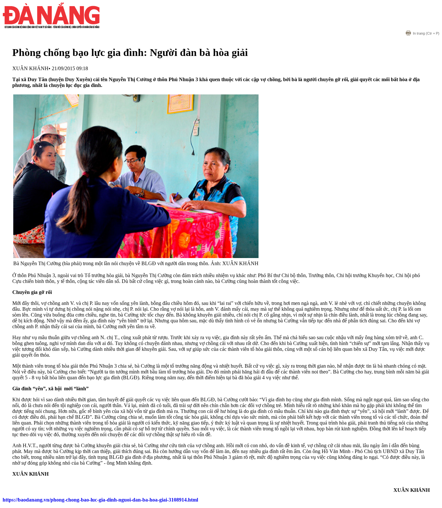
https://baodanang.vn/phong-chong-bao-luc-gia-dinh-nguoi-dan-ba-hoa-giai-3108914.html (100, 500)
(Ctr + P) (426, 33)
